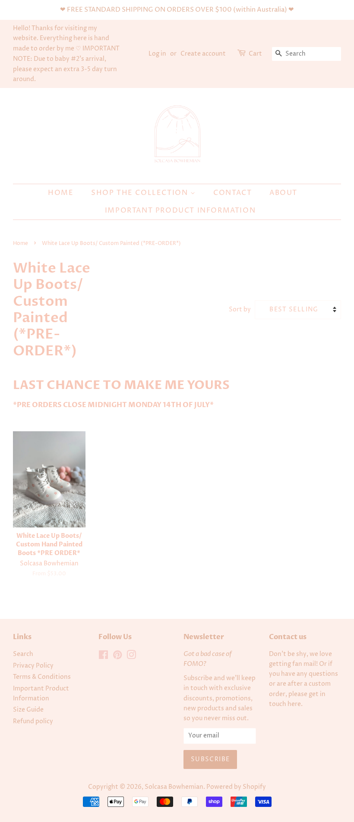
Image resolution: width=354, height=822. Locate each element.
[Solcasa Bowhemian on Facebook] (103, 657)
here (294, 704)
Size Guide (28, 710)
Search (23, 654)
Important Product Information (180, 210)
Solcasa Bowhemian (174, 787)
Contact (232, 193)
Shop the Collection (140, 193)
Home (60, 193)
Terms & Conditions (42, 677)
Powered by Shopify (236, 787)
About (283, 193)
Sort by (240, 309)
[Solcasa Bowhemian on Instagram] (131, 657)
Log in (157, 54)
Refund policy (33, 721)
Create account (203, 54)
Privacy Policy (33, 666)
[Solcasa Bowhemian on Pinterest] (117, 657)
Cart (255, 54)
